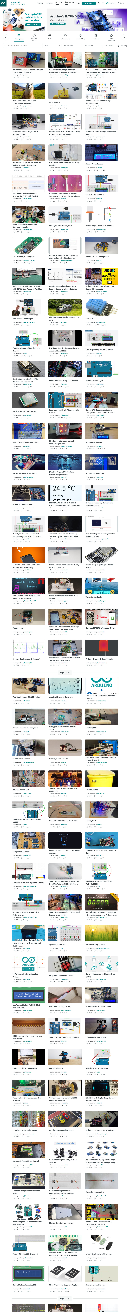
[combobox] (52, 45)
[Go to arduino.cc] (3, 3)
